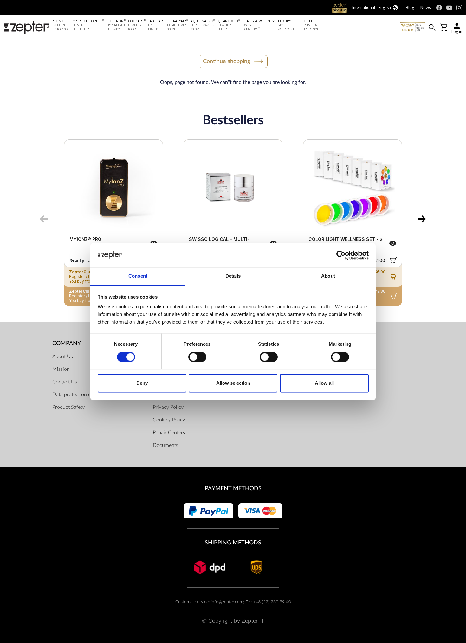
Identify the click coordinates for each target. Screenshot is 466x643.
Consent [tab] (137, 276)
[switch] (197, 357)
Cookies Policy (169, 419)
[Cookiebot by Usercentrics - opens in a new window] (341, 255)
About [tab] (328, 276)
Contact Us (64, 381)
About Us (62, 356)
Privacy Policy (168, 407)
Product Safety (68, 407)
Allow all (324, 383)
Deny (142, 383)
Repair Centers (169, 432)
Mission (61, 369)
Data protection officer (77, 394)
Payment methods (233, 488)
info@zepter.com (227, 602)
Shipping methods (233, 542)
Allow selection (233, 383)
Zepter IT (253, 621)
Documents (165, 445)
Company (66, 343)
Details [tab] (233, 276)
